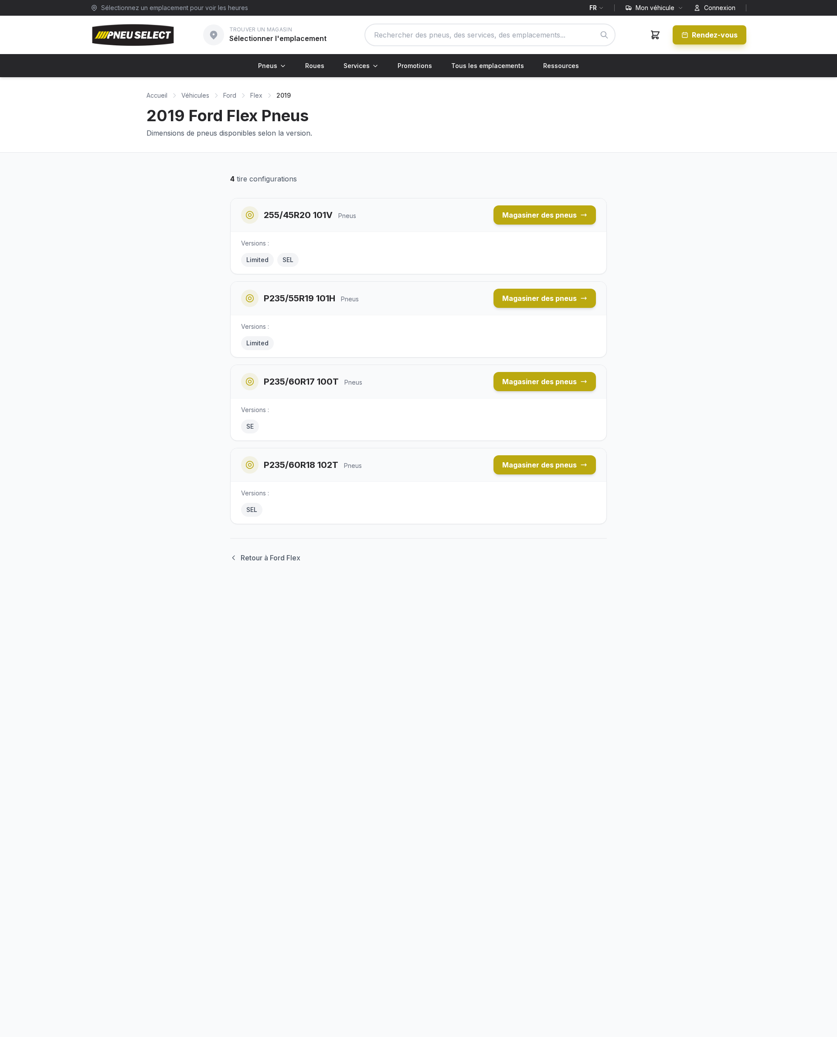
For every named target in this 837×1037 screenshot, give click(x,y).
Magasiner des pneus (539, 215)
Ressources (561, 65)
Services (357, 65)
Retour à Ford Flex (270, 557)
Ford (229, 95)
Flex (256, 95)
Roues (314, 65)
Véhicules (195, 95)
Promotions (415, 65)
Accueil (156, 95)
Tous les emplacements (487, 65)
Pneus (267, 65)
